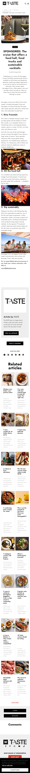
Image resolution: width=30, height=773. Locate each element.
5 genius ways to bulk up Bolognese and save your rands (22, 594)
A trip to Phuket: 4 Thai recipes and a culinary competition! (7, 639)
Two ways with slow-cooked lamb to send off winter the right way (22, 393)
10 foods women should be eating (22, 637)
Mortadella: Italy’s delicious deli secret (7, 680)
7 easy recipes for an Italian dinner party (7, 432)
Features (16, 10)
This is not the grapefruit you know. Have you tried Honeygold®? (22, 512)
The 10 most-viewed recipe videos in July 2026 (22, 471)
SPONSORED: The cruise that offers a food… (14, 13)
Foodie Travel (6, 11)
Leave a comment (15, 343)
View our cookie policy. (7, 765)
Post (10, 10)
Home (5, 10)
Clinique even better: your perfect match (7, 390)
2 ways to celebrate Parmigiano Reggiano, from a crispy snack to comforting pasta (7, 597)
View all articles (11, 333)
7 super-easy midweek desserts (22, 431)
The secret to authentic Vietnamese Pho (22, 680)
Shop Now (15, 757)
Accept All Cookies (14, 770)
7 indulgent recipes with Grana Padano (7, 556)
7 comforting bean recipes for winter (7, 509)
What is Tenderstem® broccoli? (22, 555)
